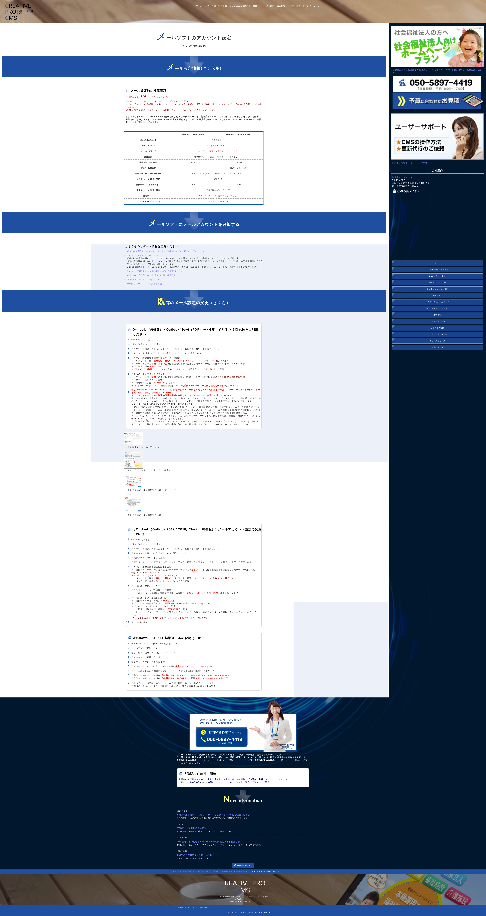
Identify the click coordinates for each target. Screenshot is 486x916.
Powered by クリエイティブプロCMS (192, 907)
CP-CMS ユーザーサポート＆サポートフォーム (230, 871)
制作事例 (222, 6)
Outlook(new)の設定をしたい (142, 255)
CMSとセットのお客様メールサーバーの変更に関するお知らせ (208, 841)
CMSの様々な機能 (437, 276)
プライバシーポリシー (437, 334)
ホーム (199, 6)
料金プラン (258, 6)
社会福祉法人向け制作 (239, 6)
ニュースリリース (437, 341)
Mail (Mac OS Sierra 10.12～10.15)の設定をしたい (154, 275)
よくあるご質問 (437, 328)
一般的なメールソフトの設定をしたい (146, 283)
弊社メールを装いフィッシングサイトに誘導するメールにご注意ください (213, 814)
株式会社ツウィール (402, 177)
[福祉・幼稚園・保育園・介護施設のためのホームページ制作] (437, 46)
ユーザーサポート (296, 6)
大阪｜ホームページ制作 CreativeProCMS (190, 871)
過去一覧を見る (244, 865)
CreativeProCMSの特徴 (437, 270)
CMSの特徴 (210, 6)
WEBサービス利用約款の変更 (191, 828)
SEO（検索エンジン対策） (437, 308)
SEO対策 (270, 6)
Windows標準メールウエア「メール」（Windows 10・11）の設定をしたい (165, 251)
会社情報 (281, 6)
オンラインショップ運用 (437, 289)
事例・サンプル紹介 (437, 283)
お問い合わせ (313, 6)
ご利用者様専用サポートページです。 (411, 163)
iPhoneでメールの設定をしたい (143, 279)
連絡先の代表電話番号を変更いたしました (198, 855)
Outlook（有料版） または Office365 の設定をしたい (155, 271)
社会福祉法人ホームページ (437, 302)
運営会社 (437, 315)
